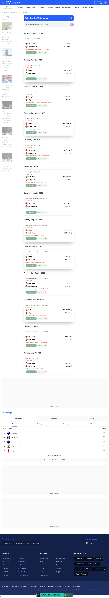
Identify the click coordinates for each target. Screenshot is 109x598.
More (91, 7)
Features (23, 568)
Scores (21, 7)
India (12, 446)
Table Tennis (81, 574)
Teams (5, 572)
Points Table (66, 7)
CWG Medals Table (22, 543)
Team (14, 424)
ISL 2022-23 (44, 558)
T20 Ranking (90, 418)
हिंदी (45, 52)
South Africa (15, 437)
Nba (96, 564)
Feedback (23, 586)
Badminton (80, 564)
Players (22, 572)
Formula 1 (79, 559)
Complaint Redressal (54, 586)
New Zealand (15, 442)
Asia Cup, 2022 (8, 7)
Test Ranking (19, 418)
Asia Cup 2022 (15, 12)
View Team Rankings (54, 455)
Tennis (89, 559)
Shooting (89, 569)
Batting (39, 424)
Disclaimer (33, 586)
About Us (14, 586)
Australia (14, 433)
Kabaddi (79, 569)
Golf (89, 564)
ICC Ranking (24, 575)
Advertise (5, 586)
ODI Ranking (54, 418)
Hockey (99, 559)
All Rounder (93, 424)
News (28, 7)
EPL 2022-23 (60, 558)
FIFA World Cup (8, 543)
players (76, 7)
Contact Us (76, 586)
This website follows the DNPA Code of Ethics (51, 590)
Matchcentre (44, 575)
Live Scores (7, 558)
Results (22, 561)
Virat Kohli (35, 543)
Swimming (101, 569)
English (40, 52)
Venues (84, 7)
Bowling (65, 424)
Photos (34, 7)
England (13, 451)
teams (57, 7)
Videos (42, 7)
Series (22, 558)
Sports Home (5, 12)
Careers (67, 586)
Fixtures (50, 7)
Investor (42, 586)
